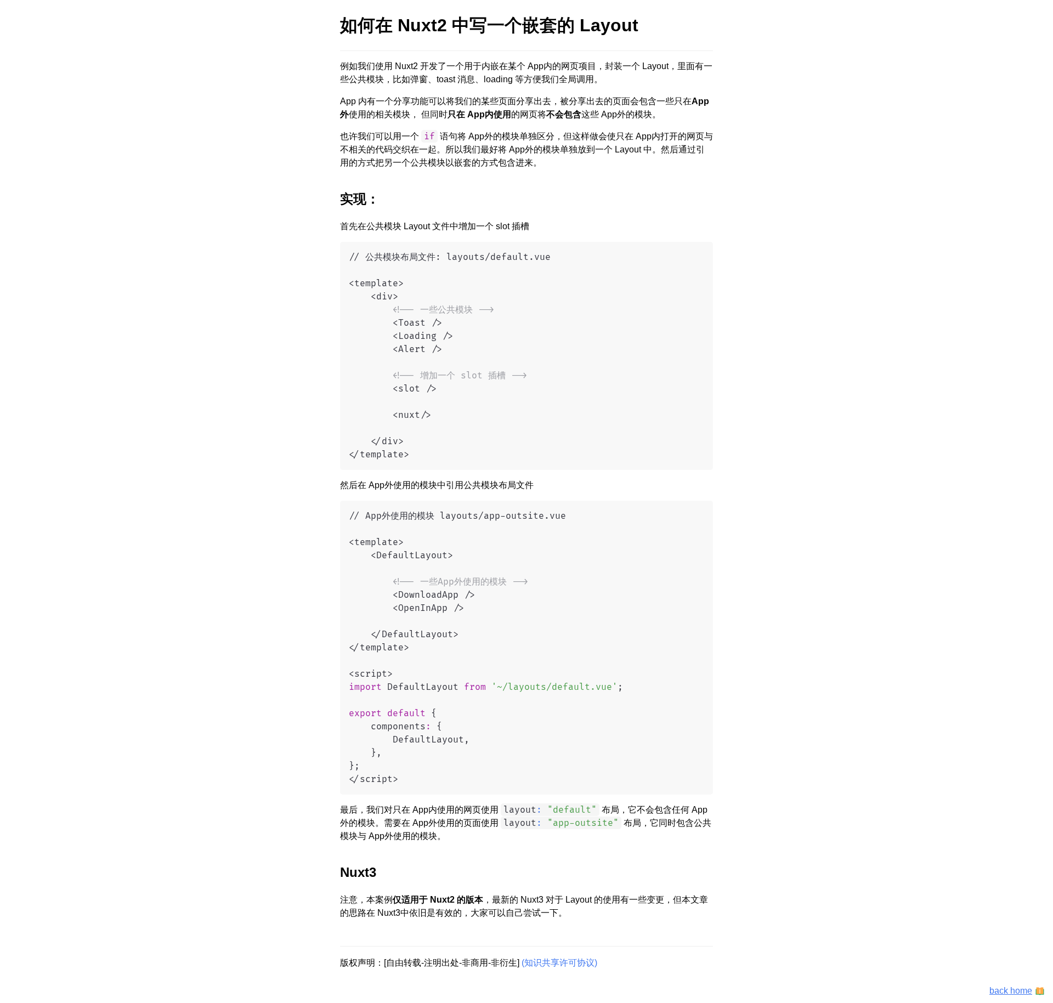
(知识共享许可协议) (559, 962)
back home (1010, 990)
